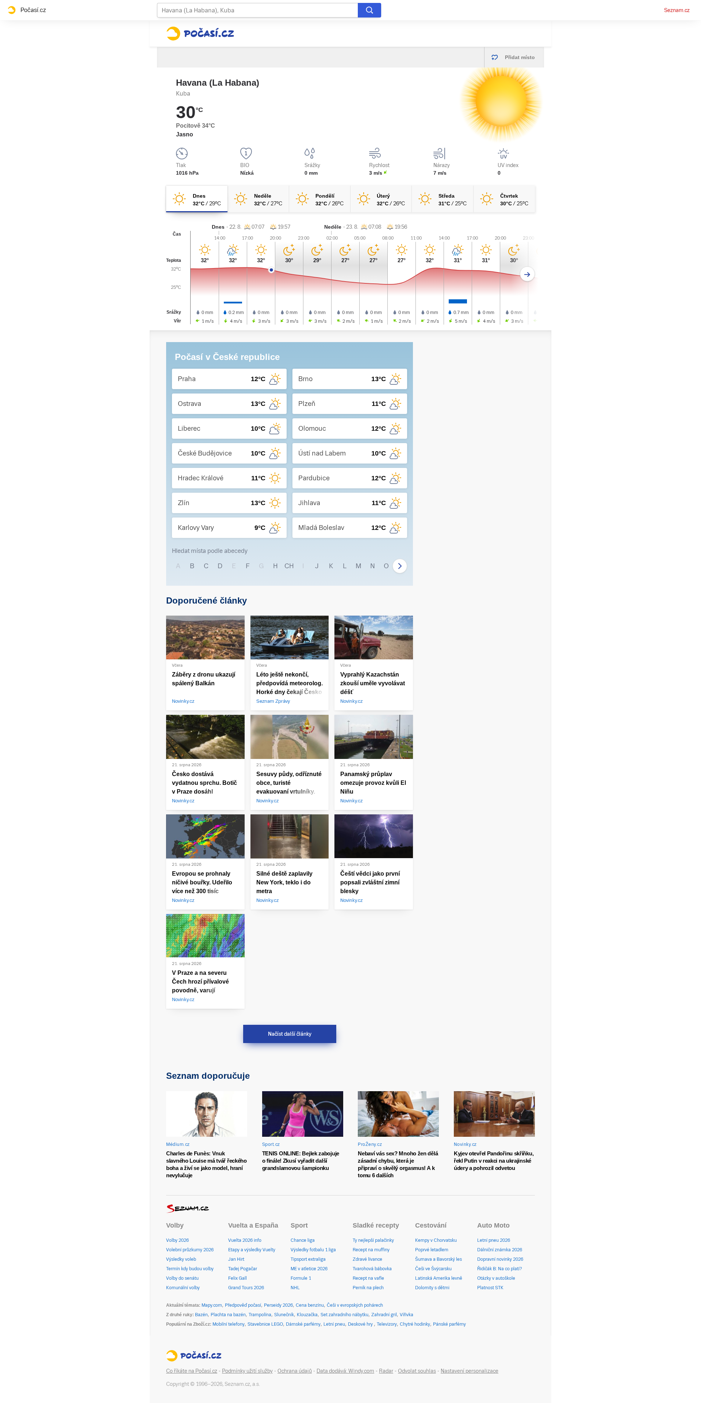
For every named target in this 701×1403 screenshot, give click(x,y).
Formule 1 (301, 1278)
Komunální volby (183, 1287)
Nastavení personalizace (469, 1371)
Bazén (201, 1314)
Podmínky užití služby (247, 1371)
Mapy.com (212, 1305)
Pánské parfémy (449, 1324)
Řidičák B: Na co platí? (499, 1268)
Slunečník (284, 1314)
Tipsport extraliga (308, 1259)
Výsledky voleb (181, 1259)
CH (289, 566)
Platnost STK (490, 1287)
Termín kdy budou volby (190, 1268)
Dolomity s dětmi (432, 1287)
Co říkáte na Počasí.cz (191, 1371)
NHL (295, 1287)
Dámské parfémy (303, 1324)
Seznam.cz (677, 10)
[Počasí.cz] (200, 33)
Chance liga (303, 1240)
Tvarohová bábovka (372, 1268)
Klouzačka (307, 1314)
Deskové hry (361, 1324)
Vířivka (406, 1314)
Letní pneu (334, 1324)
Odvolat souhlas (417, 1371)
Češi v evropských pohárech (355, 1305)
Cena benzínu (310, 1305)
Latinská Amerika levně (438, 1278)
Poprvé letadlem (431, 1249)
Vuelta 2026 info (244, 1240)
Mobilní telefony (228, 1324)
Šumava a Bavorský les (438, 1259)
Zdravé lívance (367, 1259)
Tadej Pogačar (242, 1268)
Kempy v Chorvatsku (436, 1240)
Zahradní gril (384, 1314)
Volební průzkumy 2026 (190, 1249)
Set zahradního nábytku (344, 1314)
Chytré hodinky (415, 1324)
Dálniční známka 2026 (499, 1249)
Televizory (387, 1324)
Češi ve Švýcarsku (433, 1268)
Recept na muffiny (371, 1249)
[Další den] (527, 274)
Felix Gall (237, 1278)
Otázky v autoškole (496, 1278)
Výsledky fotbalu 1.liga (313, 1249)
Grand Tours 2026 (246, 1287)
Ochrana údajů (294, 1371)
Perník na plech (368, 1287)
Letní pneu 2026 (493, 1240)
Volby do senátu (182, 1278)
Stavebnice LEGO (265, 1324)
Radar (386, 1371)
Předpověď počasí (243, 1305)
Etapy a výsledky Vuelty (251, 1249)
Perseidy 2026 (278, 1305)
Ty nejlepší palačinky (373, 1240)
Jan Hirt (236, 1259)
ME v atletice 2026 (309, 1268)
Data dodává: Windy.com (345, 1371)
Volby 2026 (177, 1240)
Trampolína (260, 1314)
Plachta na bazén (228, 1314)
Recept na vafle (368, 1278)
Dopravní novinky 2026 (500, 1259)
